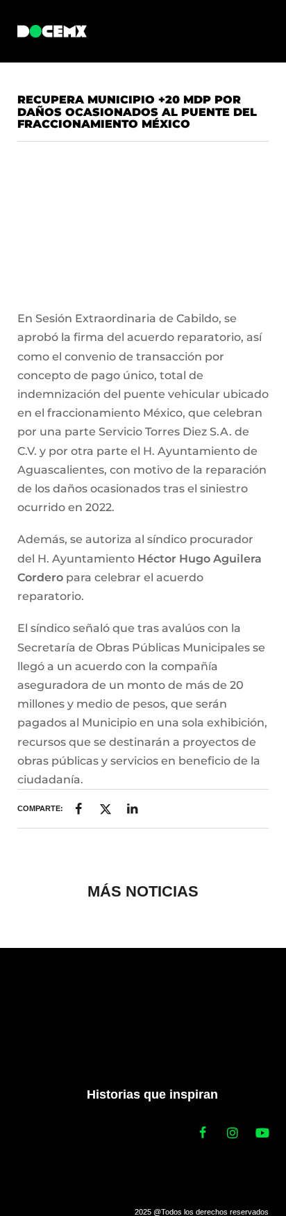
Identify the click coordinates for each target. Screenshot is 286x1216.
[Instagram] (232, 1132)
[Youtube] (262, 1132)
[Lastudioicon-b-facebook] (202, 1132)
